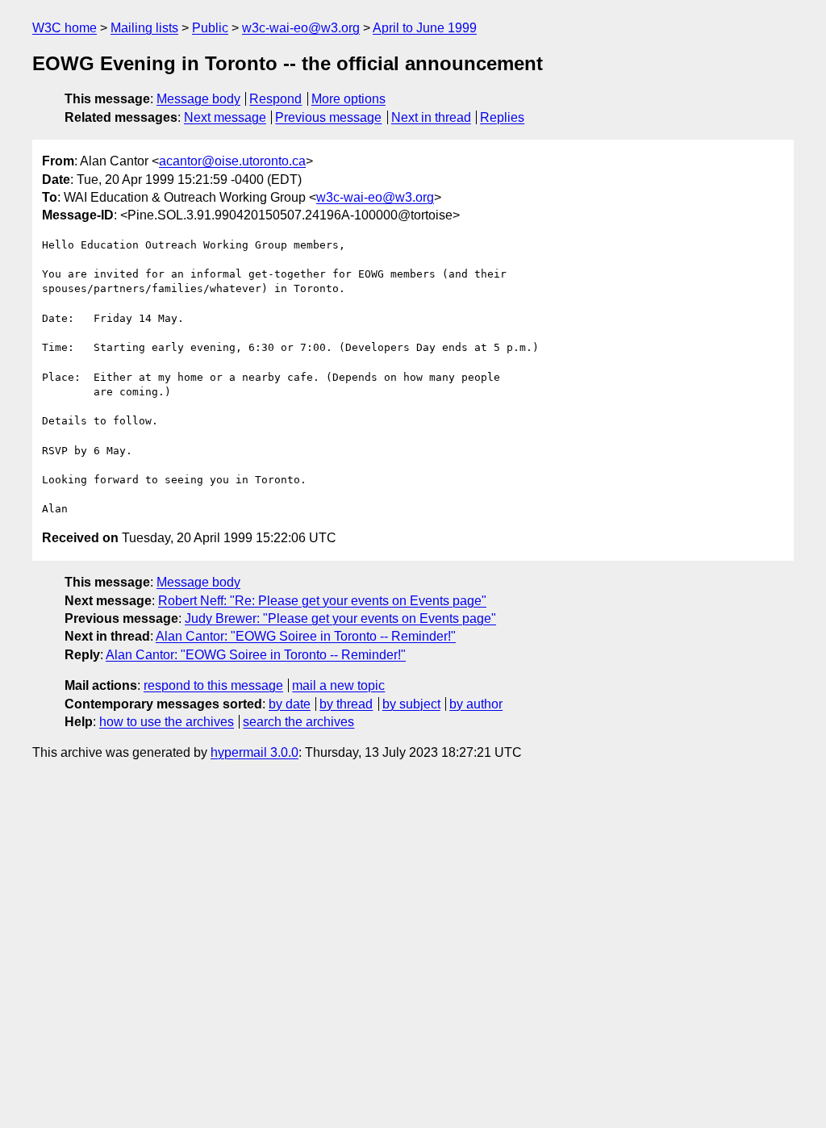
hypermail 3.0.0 (254, 752)
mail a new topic (338, 685)
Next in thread (431, 117)
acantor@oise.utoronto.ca (232, 161)
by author (476, 704)
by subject (411, 704)
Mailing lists (144, 28)
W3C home (64, 28)
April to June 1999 (425, 28)
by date (290, 704)
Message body (198, 99)
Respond (275, 99)
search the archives (298, 722)
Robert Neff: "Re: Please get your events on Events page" (322, 601)
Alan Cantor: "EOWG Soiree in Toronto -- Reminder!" (306, 636)
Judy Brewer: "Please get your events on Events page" (340, 618)
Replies (502, 117)
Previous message (328, 117)
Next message (225, 117)
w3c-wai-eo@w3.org (301, 28)
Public (210, 28)
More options (348, 99)
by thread (346, 704)
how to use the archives (166, 722)
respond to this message (213, 685)
